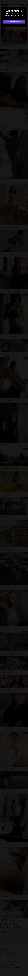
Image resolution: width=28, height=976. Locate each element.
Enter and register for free (14, 21)
